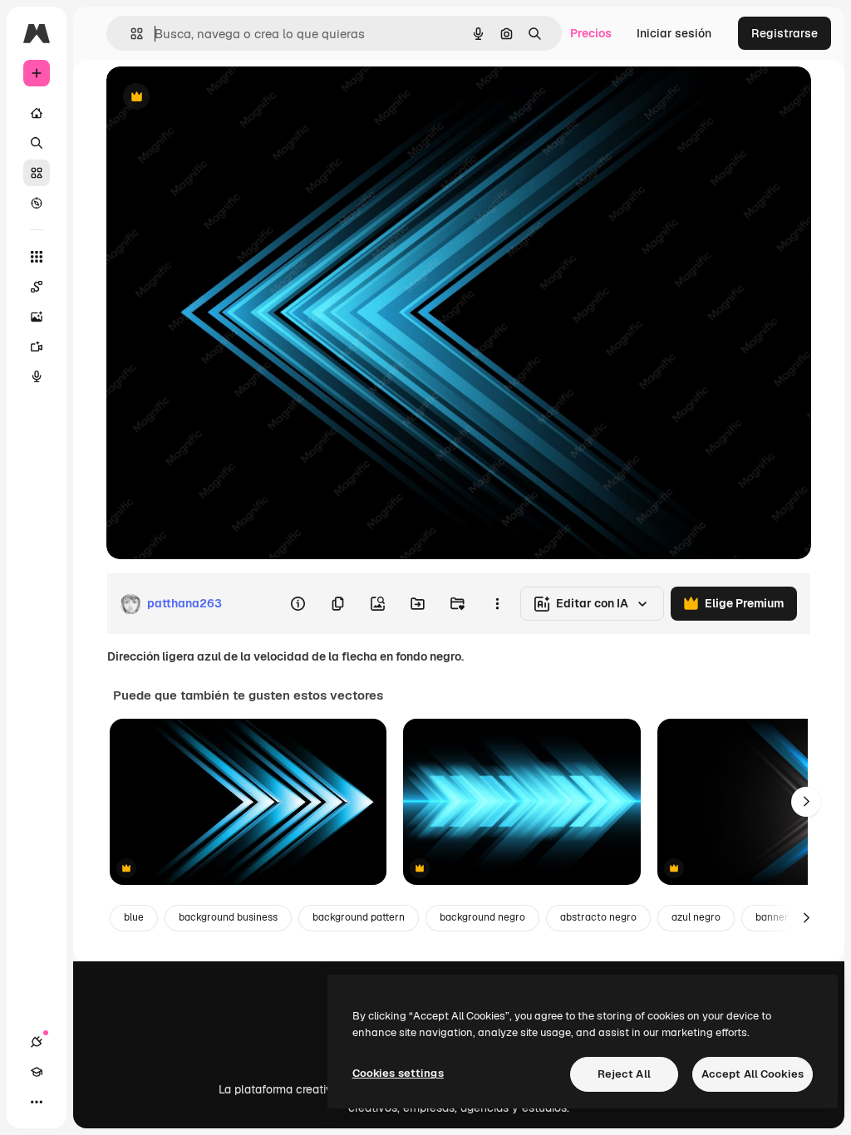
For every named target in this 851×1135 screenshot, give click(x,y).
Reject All (624, 1074)
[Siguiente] (806, 802)
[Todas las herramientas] (36, 256)
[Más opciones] (497, 604)
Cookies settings (398, 1073)
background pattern (358, 917)
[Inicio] (36, 113)
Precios (591, 33)
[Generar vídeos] (36, 346)
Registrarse (784, 33)
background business (228, 917)
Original (212, 98)
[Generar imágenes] (36, 316)
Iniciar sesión (674, 33)
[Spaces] (36, 286)
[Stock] (36, 173)
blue (134, 917)
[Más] (36, 1101)
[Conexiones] (36, 1042)
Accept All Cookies (752, 1074)
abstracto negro (598, 917)
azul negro (696, 917)
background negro (482, 917)
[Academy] (36, 1072)
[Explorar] (36, 202)
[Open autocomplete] (130, 33)
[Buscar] (36, 143)
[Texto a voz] (36, 376)
